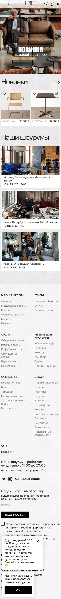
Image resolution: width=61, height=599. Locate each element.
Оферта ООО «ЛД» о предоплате (22, 569)
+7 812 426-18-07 (14, 226)
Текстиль (40, 418)
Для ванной (42, 405)
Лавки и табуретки (46, 301)
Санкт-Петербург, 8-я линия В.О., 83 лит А (30, 222)
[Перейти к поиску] (10, 4)
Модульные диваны (14, 305)
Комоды (39, 352)
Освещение (9, 376)
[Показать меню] (3, 4)
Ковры (38, 409)
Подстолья (8, 365)
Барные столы (10, 361)
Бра (3, 387)
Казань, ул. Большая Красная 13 (23, 263)
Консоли (40, 356)
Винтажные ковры (46, 414)
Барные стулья (43, 310)
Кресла (5, 310)
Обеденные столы (13, 340)
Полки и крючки (45, 365)
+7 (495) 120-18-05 (14, 184)
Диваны (6, 301)
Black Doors (31, 478)
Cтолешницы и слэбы (10, 355)
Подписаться (15, 514)
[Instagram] (10, 479)
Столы (6, 334)
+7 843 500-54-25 (14, 267)
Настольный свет (12, 396)
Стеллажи (40, 347)
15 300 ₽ (24, 121)
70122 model (40, 121)
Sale (4, 446)
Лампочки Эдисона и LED (13, 402)
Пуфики (6, 323)
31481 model (10, 121)
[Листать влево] (53, 82)
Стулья (39, 295)
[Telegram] (3, 479)
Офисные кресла (12, 314)
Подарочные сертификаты (43, 433)
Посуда (39, 396)
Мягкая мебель (12, 295)
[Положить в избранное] (4, 93)
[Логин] (58, 4)
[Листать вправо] (59, 82)
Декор (39, 376)
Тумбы (38, 361)
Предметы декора (46, 382)
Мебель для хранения (43, 336)
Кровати (6, 319)
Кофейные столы (12, 349)
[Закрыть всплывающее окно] (38, 541)
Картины (40, 391)
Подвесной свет (11, 382)
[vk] (17, 479)
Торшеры (7, 391)
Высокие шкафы (44, 343)
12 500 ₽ (54, 121)
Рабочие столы (10, 344)
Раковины (40, 400)
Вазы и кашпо (43, 427)
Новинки (14, 81)
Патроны (7, 408)
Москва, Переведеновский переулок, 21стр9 (27, 179)
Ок (18, 590)
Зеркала (39, 387)
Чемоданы (41, 422)
